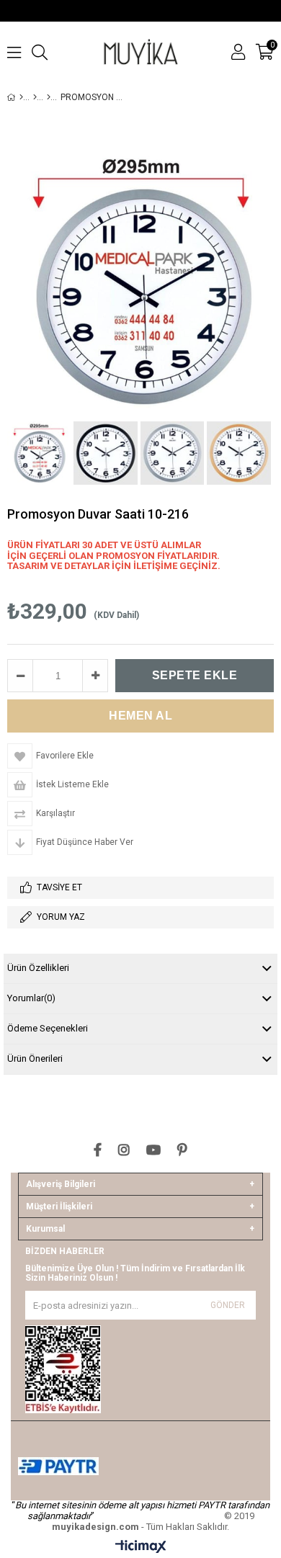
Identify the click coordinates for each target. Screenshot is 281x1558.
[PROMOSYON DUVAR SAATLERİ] (48, 97)
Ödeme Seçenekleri (47, 1028)
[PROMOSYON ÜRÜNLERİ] (35, 97)
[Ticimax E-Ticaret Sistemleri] (140, 1547)
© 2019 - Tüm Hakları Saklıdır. (153, 1521)
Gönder (227, 1305)
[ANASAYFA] (21, 97)
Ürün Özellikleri (38, 967)
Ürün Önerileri (35, 1058)
